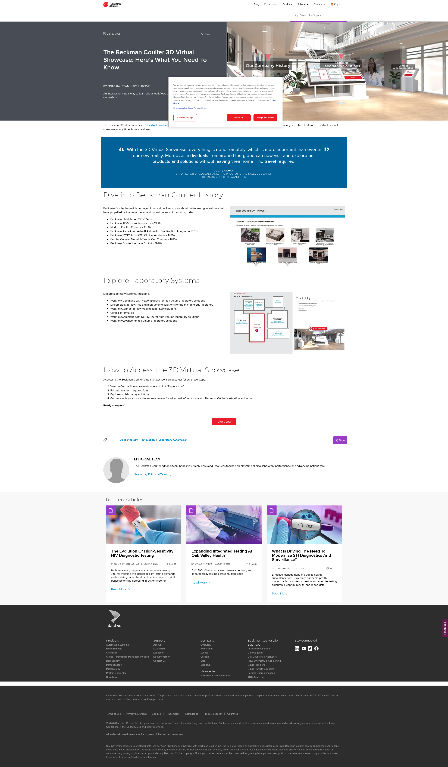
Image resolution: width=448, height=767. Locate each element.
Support (159, 640)
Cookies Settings (185, 117)
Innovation (148, 440)
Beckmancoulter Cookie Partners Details (190, 108)
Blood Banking (114, 648)
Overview (205, 644)
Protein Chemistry (116, 673)
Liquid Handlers (256, 665)
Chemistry (111, 652)
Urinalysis (111, 677)
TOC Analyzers (256, 677)
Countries (232, 714)
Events (204, 652)
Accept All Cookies (265, 117)
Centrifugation (255, 652)
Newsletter (208, 671)
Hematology (113, 660)
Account (157, 644)
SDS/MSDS (159, 648)
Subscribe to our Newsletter (215, 675)
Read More (118, 589)
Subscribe (302, 4)
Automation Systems (117, 644)
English (338, 4)
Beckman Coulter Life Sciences (263, 642)
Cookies (156, 714)
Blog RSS (205, 665)
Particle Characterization (261, 673)
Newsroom (206, 648)
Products (287, 4)
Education (158, 652)
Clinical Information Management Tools (127, 656)
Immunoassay (114, 665)
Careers (204, 656)
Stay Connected (306, 640)
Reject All (238, 117)
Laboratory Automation (172, 440)
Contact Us (319, 4)
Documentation (161, 656)
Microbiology (113, 669)
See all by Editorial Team (151, 474)
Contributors (271, 4)
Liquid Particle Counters (261, 669)
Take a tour (224, 421)
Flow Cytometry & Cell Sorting (264, 660)
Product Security (213, 714)
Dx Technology (129, 440)
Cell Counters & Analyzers (262, 656)
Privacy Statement (136, 714)
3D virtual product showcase (162, 125)
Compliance (191, 714)
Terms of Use (113, 714)
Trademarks (173, 714)
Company (207, 640)
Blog (256, 4)
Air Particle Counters (259, 648)
